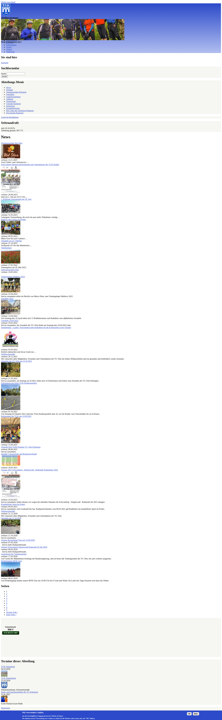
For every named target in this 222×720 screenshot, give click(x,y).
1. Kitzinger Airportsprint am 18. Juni (16, 199)
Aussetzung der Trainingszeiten (13, 554)
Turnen (9, 49)
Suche (4, 74)
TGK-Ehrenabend (8, 678)
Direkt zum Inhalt (8, 2)
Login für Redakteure (9, 117)
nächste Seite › (12, 612)
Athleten (9, 99)
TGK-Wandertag (8, 667)
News (8, 87)
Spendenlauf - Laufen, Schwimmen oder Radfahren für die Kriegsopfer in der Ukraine (36, 327)
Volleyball (10, 52)
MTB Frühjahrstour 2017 (11, 42)
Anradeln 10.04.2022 (9, 320)
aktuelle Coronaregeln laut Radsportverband (19, 454)
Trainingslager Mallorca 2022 (13, 277)
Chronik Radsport (13, 104)
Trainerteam (11, 101)
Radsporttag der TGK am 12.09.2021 (16, 416)
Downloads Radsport (14, 113)
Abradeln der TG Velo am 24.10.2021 (16, 361)
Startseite (4, 63)
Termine (9, 90)
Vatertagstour (6, 248)
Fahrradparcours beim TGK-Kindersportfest (19, 383)
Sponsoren (10, 106)
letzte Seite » (11, 615)
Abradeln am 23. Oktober (11, 241)
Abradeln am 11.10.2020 (11, 518)
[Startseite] (6, 15)
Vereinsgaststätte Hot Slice (11, 143)
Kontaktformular (13, 108)
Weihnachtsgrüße (8, 354)
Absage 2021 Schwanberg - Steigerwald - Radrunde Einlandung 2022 (29, 470)
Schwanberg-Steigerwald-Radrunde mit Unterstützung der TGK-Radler (30, 164)
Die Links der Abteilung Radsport (20, 111)
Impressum (5, 708)
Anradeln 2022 (7, 299)
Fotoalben (10, 94)
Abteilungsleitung (13, 97)
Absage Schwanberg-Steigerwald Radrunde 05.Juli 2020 (24, 547)
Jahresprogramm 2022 (10, 270)
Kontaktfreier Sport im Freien (13, 504)
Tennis (9, 47)
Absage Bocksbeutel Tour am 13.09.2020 (18, 540)
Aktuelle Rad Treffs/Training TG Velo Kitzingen (20, 447)
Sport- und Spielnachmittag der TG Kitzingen (19, 692)
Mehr (196, 714)
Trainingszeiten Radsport (16, 92)
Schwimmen (11, 45)
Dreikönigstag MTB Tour (11, 561)
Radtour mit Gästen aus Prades (13, 219)
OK (189, 714)
